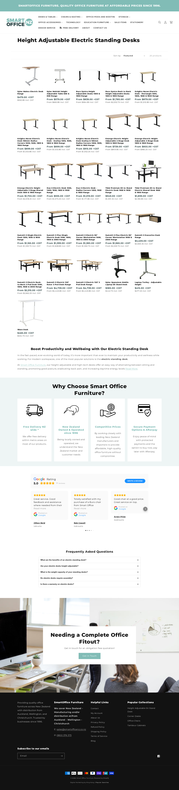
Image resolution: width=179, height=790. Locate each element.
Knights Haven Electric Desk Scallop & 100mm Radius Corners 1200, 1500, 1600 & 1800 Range (89, 142)
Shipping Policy (98, 731)
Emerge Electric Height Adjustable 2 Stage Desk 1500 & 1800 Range (117, 141)
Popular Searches (102, 782)
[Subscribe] (61, 756)
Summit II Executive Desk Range (147, 236)
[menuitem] (47, 17)
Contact (95, 708)
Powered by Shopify (101, 778)
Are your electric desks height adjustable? (89, 566)
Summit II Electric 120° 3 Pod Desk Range (88, 283)
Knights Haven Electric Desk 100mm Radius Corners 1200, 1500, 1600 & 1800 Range (30, 142)
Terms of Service (99, 736)
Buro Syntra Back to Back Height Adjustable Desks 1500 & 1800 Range (118, 93)
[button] (159, 22)
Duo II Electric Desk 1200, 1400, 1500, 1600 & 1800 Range (59, 190)
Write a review (135, 481)
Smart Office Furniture (33, 365)
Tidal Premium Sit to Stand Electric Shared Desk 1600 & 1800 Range (148, 190)
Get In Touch (90, 656)
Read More (131, 368)
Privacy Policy (98, 722)
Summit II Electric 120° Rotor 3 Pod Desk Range (59, 283)
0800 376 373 (64, 735)
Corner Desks (134, 716)
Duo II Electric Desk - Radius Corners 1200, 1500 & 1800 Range (89, 190)
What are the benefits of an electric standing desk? (89, 560)
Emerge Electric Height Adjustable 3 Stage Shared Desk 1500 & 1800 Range (30, 190)
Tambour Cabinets (137, 725)
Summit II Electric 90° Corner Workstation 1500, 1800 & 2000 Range (88, 237)
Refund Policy (98, 727)
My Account (97, 713)
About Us (95, 718)
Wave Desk (22, 329)
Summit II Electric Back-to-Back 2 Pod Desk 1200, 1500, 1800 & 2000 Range (29, 284)
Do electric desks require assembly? (89, 578)
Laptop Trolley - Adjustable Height (148, 283)
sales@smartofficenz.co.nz (71, 729)
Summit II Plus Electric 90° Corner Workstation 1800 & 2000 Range (118, 237)
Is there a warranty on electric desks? (89, 584)
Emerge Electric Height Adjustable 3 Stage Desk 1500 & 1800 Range (147, 141)
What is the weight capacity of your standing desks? (89, 572)
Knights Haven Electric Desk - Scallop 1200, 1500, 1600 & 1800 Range (59, 141)
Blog (93, 741)
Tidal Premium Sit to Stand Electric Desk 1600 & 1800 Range (118, 190)
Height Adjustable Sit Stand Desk (141, 710)
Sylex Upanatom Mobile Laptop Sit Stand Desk (117, 283)
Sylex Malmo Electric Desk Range (30, 92)
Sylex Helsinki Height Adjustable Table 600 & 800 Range (58, 93)
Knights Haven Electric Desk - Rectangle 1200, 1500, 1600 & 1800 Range (147, 93)
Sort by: (117, 56)
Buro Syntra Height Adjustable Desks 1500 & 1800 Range (88, 93)
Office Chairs (134, 721)
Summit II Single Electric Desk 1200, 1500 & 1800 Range (29, 237)
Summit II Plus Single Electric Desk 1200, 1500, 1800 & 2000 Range (59, 237)
